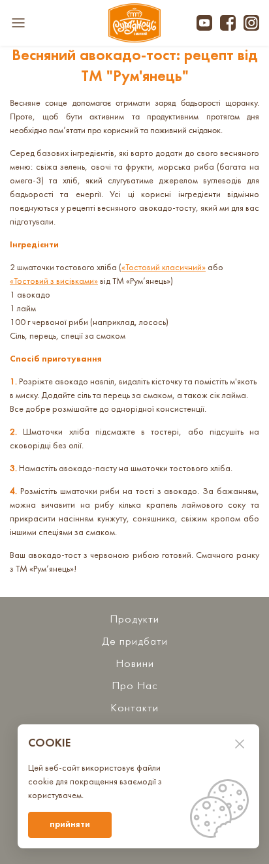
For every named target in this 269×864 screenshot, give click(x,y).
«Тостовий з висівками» (54, 281)
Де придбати (135, 642)
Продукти (134, 620)
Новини (135, 664)
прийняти (70, 824)
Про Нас (134, 686)
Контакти (134, 708)
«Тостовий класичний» (163, 268)
